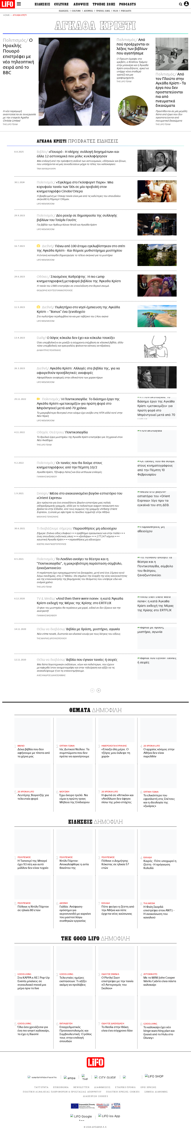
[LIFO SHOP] (154, 1077)
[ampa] (70, 1077)
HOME (6, 15)
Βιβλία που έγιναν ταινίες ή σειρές (92, 660)
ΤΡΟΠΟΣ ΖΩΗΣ (104, 4)
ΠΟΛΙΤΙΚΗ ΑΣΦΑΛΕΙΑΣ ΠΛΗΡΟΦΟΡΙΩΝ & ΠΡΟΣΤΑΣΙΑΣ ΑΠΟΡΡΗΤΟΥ (62, 1091)
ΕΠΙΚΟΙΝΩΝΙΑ (61, 1087)
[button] (19, 4)
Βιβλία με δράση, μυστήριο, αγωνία (93, 629)
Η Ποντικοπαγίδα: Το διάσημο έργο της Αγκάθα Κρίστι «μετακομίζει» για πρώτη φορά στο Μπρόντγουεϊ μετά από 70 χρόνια (78, 403)
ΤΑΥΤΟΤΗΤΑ (41, 1087)
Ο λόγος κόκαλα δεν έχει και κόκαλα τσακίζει (81, 338)
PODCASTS (127, 4)
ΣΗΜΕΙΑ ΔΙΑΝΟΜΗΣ (156, 1091)
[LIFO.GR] (7, 5)
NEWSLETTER (81, 1087)
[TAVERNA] (131, 1077)
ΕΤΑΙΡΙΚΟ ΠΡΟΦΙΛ (125, 1087)
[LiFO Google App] (81, 1117)
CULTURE (61, 4)
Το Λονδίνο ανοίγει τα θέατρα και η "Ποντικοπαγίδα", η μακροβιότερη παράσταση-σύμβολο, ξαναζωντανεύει (79, 563)
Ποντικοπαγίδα (76, 432)
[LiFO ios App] (109, 1117)
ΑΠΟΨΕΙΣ (81, 4)
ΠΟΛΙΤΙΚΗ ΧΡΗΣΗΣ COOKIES (123, 1091)
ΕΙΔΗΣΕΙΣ (42, 4)
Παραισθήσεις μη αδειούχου (95, 528)
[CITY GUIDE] (106, 1077)
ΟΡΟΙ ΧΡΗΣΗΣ (148, 1087)
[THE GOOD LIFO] (85, 1077)
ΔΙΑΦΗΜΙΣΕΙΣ (102, 1087)
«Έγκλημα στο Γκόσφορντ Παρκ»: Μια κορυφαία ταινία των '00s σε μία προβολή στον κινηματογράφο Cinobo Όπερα (75, 187)
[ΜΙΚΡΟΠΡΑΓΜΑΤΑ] (43, 1077)
